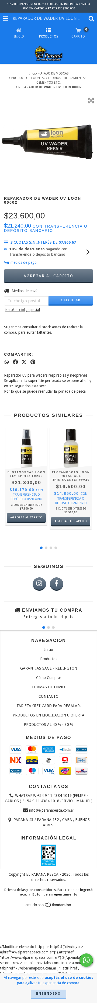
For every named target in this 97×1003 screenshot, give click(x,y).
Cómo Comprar (48, 677)
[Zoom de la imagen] (91, 100)
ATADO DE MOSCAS (54, 73)
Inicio (33, 73)
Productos (48, 659)
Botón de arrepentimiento (54, 894)
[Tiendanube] (48, 906)
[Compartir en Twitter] (24, 362)
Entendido (48, 993)
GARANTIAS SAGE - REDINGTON (48, 668)
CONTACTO (48, 696)
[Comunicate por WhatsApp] (86, 960)
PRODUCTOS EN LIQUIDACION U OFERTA (48, 715)
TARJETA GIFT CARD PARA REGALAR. (48, 706)
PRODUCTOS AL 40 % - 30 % (48, 724)
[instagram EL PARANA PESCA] (39, 584)
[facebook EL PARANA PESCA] (56, 584)
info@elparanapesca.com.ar (51, 810)
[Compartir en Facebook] (15, 362)
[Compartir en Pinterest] (32, 362)
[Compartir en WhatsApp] (6, 362)
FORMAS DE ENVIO (48, 687)
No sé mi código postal (22, 310)
